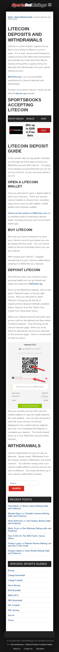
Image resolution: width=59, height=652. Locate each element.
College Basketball (16, 575)
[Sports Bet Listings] (29, 7)
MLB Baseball (14, 590)
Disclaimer (40, 649)
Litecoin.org (20, 93)
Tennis (11, 620)
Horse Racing (14, 585)
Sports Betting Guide (23, 17)
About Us (16, 649)
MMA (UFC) (13, 595)
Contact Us (28, 649)
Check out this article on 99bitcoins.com (27, 213)
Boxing (11, 570)
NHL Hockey (13, 610)
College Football (15, 580)
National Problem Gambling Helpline (38, 644)
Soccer (11, 615)
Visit (43, 130)
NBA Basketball (15, 600)
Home (10, 17)
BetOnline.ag (14, 76)
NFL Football (14, 605)
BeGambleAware (17, 644)
